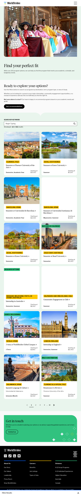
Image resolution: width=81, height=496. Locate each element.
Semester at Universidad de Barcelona (20, 211)
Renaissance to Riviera (52, 388)
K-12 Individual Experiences (64, 471)
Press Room (8, 479)
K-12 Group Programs (62, 467)
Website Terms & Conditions (34, 490)
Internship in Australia (14, 301)
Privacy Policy (50, 490)
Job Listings (33, 471)
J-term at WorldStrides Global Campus (20, 345)
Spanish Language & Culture (16, 388)
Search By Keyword (12, 119)
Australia (58, 479)
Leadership (7, 475)
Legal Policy (60, 490)
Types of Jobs (34, 475)
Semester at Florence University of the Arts (20, 166)
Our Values (7, 471)
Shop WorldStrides (10, 483)
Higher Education (61, 475)
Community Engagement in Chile (56, 299)
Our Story (7, 467)
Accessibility (70, 490)
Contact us (12, 432)
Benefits (32, 467)
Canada (57, 483)
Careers (32, 463)
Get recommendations (14, 106)
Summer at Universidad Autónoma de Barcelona (57, 212)
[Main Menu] (75, 3)
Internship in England (51, 345)
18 (50, 405)
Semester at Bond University (54, 256)
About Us (7, 463)
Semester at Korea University (17, 256)
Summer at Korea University (54, 165)
